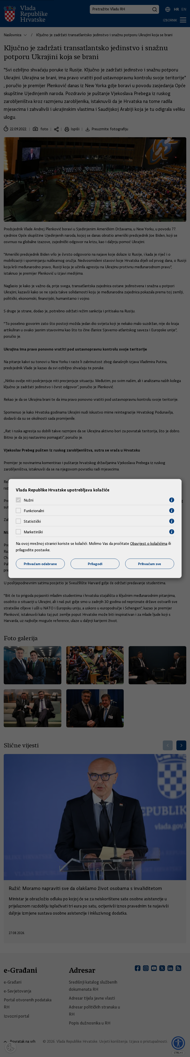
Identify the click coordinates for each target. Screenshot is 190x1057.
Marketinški (33, 532)
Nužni (28, 500)
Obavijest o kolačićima (148, 543)
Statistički (32, 521)
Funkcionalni (34, 510)
